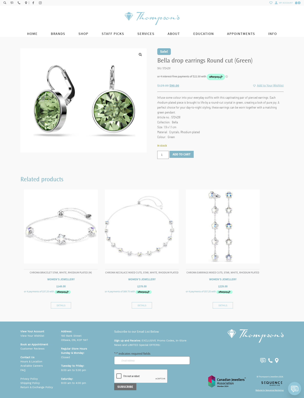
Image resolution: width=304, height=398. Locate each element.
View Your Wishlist (32, 335)
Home (32, 34)
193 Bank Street (71, 335)
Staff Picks (113, 34)
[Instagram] (40, 2)
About (174, 34)
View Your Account (32, 331)
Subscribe (125, 387)
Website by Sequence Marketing (269, 390)
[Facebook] (33, 2)
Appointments (241, 34)
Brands (58, 34)
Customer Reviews (32, 348)
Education (203, 34)
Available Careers (31, 365)
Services (145, 34)
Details (61, 305)
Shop (83, 34)
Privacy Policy (29, 378)
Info (272, 34)
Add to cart (182, 154)
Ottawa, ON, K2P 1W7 (74, 340)
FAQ (23, 370)
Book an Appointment (34, 344)
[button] (140, 54)
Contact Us (27, 357)
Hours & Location (31, 361)
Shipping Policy (30, 383)
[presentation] (141, 376)
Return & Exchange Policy (36, 387)
